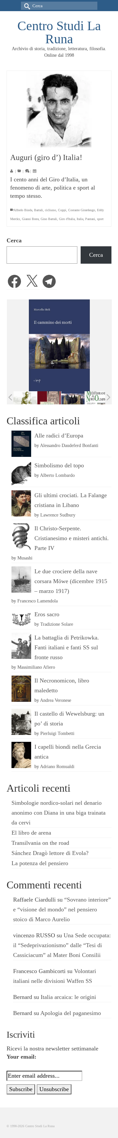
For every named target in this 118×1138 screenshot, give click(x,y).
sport (100, 219)
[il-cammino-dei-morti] (69, 398)
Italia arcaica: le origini (68, 997)
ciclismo (50, 210)
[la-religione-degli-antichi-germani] (45, 398)
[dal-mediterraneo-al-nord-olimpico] (93, 397)
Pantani (90, 219)
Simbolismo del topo (59, 465)
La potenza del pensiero (39, 863)
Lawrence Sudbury (57, 515)
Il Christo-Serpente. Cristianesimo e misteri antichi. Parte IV (71, 538)
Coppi (62, 210)
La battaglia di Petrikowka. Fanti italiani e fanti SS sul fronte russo (66, 647)
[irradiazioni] (21, 398)
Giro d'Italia (67, 219)
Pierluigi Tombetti (57, 733)
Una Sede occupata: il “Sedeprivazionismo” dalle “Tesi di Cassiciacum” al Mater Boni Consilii (62, 945)
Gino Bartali (49, 219)
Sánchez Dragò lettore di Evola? (49, 853)
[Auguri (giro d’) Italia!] (59, 109)
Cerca (14, 240)
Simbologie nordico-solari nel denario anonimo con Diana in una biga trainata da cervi (58, 813)
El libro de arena (31, 832)
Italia (80, 219)
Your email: (21, 1056)
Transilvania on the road (40, 843)
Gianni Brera (30, 219)
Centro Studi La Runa (59, 32)
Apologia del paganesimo (70, 1013)
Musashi (24, 557)
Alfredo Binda (22, 210)
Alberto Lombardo (57, 475)
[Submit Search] (26, 6)
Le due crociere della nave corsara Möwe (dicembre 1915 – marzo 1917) (70, 581)
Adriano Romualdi (57, 766)
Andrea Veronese (55, 700)
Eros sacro (46, 614)
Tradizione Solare (56, 624)
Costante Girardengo (81, 210)
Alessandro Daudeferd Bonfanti (69, 445)
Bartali (38, 210)
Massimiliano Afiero (36, 667)
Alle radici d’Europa (58, 435)
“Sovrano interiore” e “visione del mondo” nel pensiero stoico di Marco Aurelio (62, 909)
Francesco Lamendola (37, 600)
